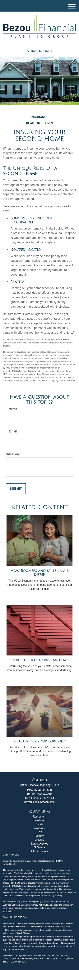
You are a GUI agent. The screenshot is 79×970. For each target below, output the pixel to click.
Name (13, 409)
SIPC (25, 926)
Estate (39, 824)
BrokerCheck (9, 863)
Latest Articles (39, 843)
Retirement (39, 816)
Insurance (40, 828)
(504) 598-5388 (41, 50)
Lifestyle (39, 839)
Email (13, 431)
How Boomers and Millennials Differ (40, 573)
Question (12, 454)
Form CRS (14, 854)
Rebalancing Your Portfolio (39, 741)
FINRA (19, 926)
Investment (39, 820)
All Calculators (39, 851)
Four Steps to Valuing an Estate (39, 660)
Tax (39, 832)
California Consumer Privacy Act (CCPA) (30, 904)
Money (39, 836)
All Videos (39, 847)
